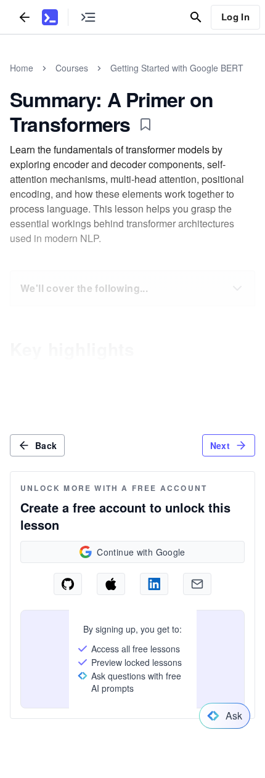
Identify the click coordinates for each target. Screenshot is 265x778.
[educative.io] (50, 17)
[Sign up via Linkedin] (154, 584)
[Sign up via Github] (68, 584)
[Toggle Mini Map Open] (88, 17)
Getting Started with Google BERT (176, 68)
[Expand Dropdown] (237, 288)
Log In (235, 16)
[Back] (24, 17)
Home (21, 68)
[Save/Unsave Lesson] (145, 124)
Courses (71, 68)
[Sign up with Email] (197, 584)
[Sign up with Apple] (111, 584)
